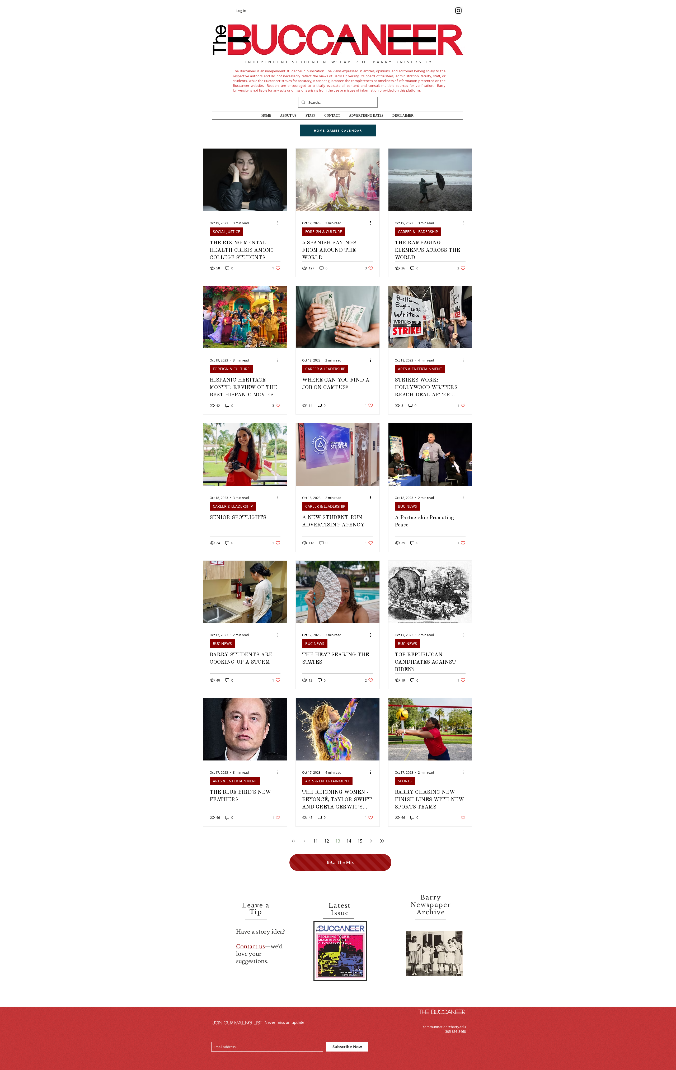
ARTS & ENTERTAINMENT (420, 368)
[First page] (293, 841)
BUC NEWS (407, 506)
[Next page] (371, 841)
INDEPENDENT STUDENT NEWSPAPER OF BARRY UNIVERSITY (339, 61)
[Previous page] (304, 841)
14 (348, 841)
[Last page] (382, 841)
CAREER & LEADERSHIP (418, 231)
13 (337, 841)
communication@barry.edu (444, 1026)
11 (315, 841)
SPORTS (405, 780)
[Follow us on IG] (458, 10)
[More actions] (279, 223)
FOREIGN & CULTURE (323, 231)
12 (326, 841)
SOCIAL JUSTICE (226, 231)
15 (360, 841)
